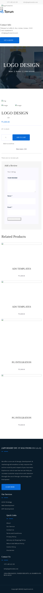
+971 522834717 (7, 31)
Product (18, 71)
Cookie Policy (11, 547)
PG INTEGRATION (21, 362)
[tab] (8, 105)
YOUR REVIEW (12, 178)
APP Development (8, 509)
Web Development (8, 505)
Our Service (10, 526)
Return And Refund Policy (15, 543)
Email (10, 207)
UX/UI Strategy (7, 502)
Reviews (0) (21, 149)
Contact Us (10, 530)
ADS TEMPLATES (21, 268)
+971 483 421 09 (12, 2)
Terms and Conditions (14, 533)
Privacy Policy (11, 537)
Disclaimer (10, 550)
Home (11, 71)
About (8, 523)
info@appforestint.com (30, 2)
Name (10, 196)
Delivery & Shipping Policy (16, 540)
